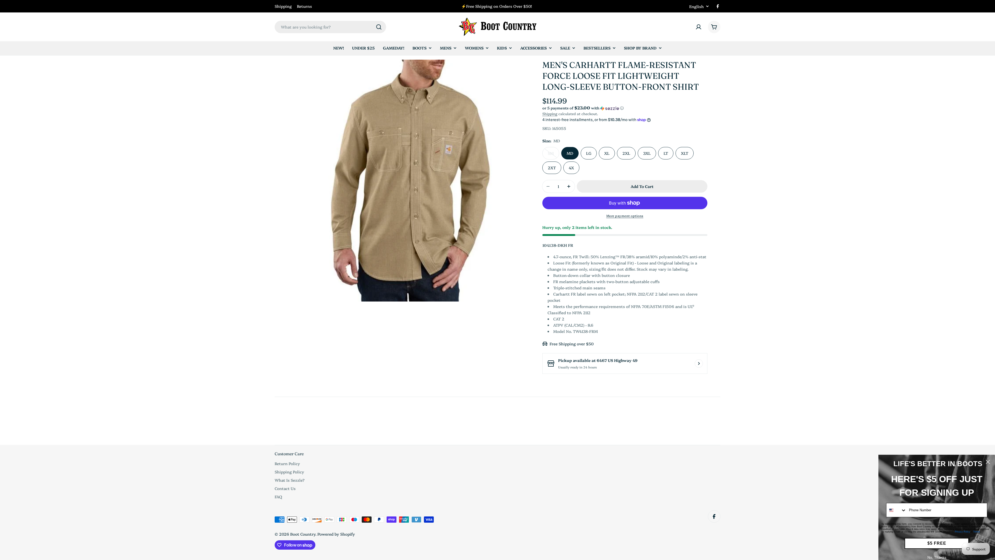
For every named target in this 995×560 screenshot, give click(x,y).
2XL (626, 153)
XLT (684, 153)
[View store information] (699, 363)
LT (666, 153)
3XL (647, 153)
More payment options (624, 215)
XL (606, 153)
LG (588, 153)
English (696, 6)
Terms (976, 531)
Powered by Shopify (336, 534)
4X (571, 167)
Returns (304, 6)
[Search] (379, 27)
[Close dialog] (987, 461)
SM (553, 154)
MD (570, 153)
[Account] (698, 27)
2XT (552, 167)
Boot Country (302, 534)
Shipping (283, 6)
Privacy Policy (962, 531)
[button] (624, 108)
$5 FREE (936, 543)
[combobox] (330, 27)
